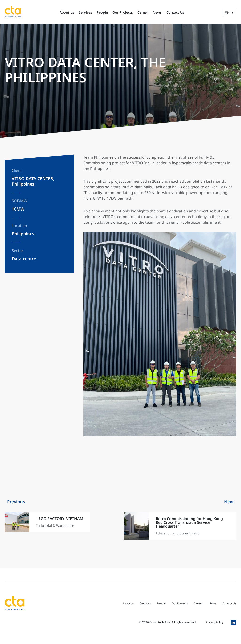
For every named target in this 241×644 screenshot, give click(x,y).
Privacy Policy (214, 622)
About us (67, 12)
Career (142, 12)
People (102, 12)
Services (85, 12)
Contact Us (175, 12)
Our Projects (122, 12)
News (157, 12)
